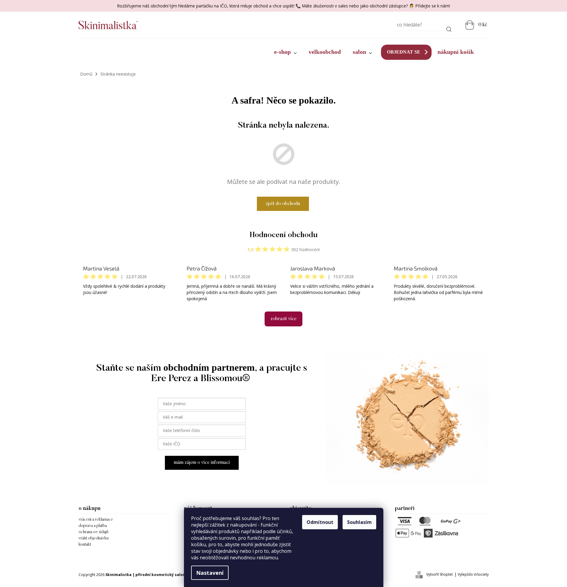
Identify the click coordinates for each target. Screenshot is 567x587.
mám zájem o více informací (202, 462)
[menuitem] (285, 52)
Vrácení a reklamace (96, 520)
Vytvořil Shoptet (439, 574)
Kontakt (85, 545)
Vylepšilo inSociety (473, 574)
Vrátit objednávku (94, 538)
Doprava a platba (93, 526)
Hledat (449, 28)
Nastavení (210, 572)
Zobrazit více (283, 319)
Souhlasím (359, 522)
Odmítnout (320, 522)
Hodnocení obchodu (284, 235)
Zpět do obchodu (283, 203)
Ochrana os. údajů (93, 532)
